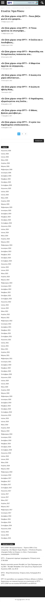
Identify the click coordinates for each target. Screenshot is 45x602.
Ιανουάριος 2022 (6, 324)
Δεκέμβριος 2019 (6, 402)
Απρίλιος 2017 (5, 503)
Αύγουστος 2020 (6, 377)
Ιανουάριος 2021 (6, 361)
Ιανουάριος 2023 (6, 286)
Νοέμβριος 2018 (6, 443)
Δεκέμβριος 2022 (6, 289)
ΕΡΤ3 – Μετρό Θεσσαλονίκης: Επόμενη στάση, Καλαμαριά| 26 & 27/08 (21, 574)
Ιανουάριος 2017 (6, 513)
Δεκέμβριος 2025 (6, 176)
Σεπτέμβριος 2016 (6, 525)
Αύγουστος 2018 (6, 453)
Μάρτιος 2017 (5, 506)
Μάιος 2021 (4, 349)
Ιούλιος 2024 (5, 229)
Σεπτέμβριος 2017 (6, 487)
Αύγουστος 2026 (6, 150)
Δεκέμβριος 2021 (6, 327)
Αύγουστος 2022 (6, 302)
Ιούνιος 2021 (5, 346)
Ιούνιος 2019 (5, 421)
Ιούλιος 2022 (5, 305)
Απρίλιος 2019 (5, 428)
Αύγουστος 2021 (6, 339)
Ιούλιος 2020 (5, 380)
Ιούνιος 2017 (5, 497)
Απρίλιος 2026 (5, 163)
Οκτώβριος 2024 (6, 220)
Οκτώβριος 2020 (6, 371)
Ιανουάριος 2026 (6, 172)
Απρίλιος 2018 (5, 465)
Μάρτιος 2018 (5, 469)
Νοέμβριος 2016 (6, 519)
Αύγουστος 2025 (6, 188)
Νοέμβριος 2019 (6, 406)
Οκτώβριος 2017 (6, 484)
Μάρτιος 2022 (5, 317)
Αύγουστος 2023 (6, 264)
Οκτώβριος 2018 (6, 447)
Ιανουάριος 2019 (6, 437)
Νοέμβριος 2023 (6, 254)
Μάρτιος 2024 (5, 242)
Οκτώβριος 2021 (6, 333)
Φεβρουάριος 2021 (6, 358)
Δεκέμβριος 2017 (6, 478)
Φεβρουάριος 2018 (6, 472)
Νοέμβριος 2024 (6, 217)
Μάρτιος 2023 (5, 280)
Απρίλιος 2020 (5, 390)
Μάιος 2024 (4, 235)
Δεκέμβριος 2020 (6, 365)
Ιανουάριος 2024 (6, 248)
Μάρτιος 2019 (5, 431)
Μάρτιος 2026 (5, 166)
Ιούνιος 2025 (5, 195)
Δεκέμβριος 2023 (6, 251)
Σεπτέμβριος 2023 (6, 261)
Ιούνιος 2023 (5, 270)
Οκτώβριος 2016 (6, 522)
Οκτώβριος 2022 (6, 295)
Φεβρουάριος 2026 (6, 169)
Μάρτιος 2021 (5, 355)
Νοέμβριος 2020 (6, 368)
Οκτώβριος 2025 (6, 182)
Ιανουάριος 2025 (6, 210)
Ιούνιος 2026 (5, 157)
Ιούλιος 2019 (5, 418)
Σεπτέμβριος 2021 (6, 336)
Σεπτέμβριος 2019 (6, 412)
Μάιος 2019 (4, 424)
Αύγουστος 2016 (6, 528)
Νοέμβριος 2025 (6, 179)
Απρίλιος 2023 (5, 276)
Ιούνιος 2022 (5, 308)
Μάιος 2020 (4, 387)
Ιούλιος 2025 (5, 191)
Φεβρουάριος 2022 (6, 321)
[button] (41, 3)
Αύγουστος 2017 (6, 491)
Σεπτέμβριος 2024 (6, 223)
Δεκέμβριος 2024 (6, 213)
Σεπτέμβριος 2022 (6, 298)
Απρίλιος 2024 (5, 239)
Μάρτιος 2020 (5, 393)
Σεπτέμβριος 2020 (6, 374)
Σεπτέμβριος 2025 (6, 185)
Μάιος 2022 (4, 311)
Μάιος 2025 (4, 198)
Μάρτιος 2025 (5, 204)
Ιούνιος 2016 (5, 535)
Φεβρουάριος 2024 (6, 245)
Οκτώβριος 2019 (6, 409)
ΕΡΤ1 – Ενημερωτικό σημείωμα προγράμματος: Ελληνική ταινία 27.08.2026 (20, 559)
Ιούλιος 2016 (5, 532)
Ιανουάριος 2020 (6, 399)
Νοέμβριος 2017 (6, 481)
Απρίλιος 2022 (5, 314)
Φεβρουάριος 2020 (6, 396)
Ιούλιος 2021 (5, 343)
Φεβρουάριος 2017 (6, 510)
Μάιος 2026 (4, 160)
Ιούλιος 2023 (5, 267)
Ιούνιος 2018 (5, 459)
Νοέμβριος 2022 (6, 292)
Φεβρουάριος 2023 (6, 283)
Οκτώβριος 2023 (6, 258)
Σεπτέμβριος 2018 (6, 450)
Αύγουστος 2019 (6, 415)
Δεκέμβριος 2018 (6, 440)
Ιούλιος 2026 (5, 154)
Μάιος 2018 (4, 462)
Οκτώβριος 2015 (6, 538)
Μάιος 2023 (4, 273)
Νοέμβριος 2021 (6, 330)
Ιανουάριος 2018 (6, 475)
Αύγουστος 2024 (6, 226)
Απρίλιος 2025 (5, 201)
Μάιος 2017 (4, 500)
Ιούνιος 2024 (5, 232)
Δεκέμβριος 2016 (6, 516)
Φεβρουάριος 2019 (6, 434)
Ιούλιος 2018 (5, 456)
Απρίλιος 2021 (5, 352)
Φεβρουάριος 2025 (6, 207)
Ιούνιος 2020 (5, 384)
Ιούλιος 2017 (5, 494)
